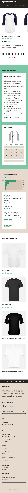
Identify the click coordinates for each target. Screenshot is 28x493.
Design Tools (5, 467)
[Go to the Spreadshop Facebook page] (8, 381)
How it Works (5, 461)
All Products (7, 5)
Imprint (4, 449)
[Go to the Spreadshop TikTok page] (12, 381)
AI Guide (4, 469)
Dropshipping (5, 465)
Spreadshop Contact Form (8, 425)
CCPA (3, 453)
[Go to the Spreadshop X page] (23, 381)
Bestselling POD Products (8, 477)
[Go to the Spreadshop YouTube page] (20, 381)
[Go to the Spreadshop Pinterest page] (16, 381)
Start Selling (5, 427)
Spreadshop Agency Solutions (9, 439)
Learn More (5, 422)
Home (2, 5)
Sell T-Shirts (5, 479)
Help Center (5, 441)
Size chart (16, 58)
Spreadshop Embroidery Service (10, 437)
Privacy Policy (5, 451)
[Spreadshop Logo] (9, 2)
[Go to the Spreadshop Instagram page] (4, 381)
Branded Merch (6, 434)
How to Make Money (7, 463)
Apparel (12, 5)
